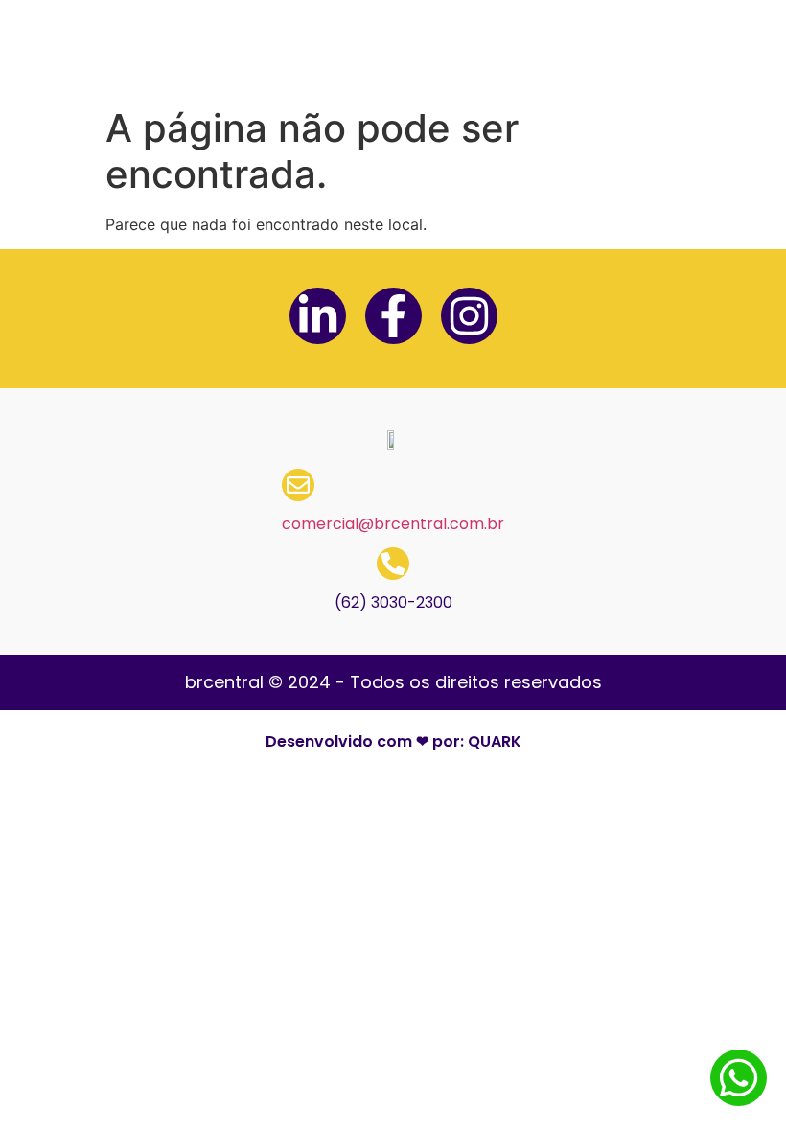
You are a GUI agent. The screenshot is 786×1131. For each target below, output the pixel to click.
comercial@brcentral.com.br (393, 524)
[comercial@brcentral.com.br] (298, 485)
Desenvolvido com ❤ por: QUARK (393, 741)
